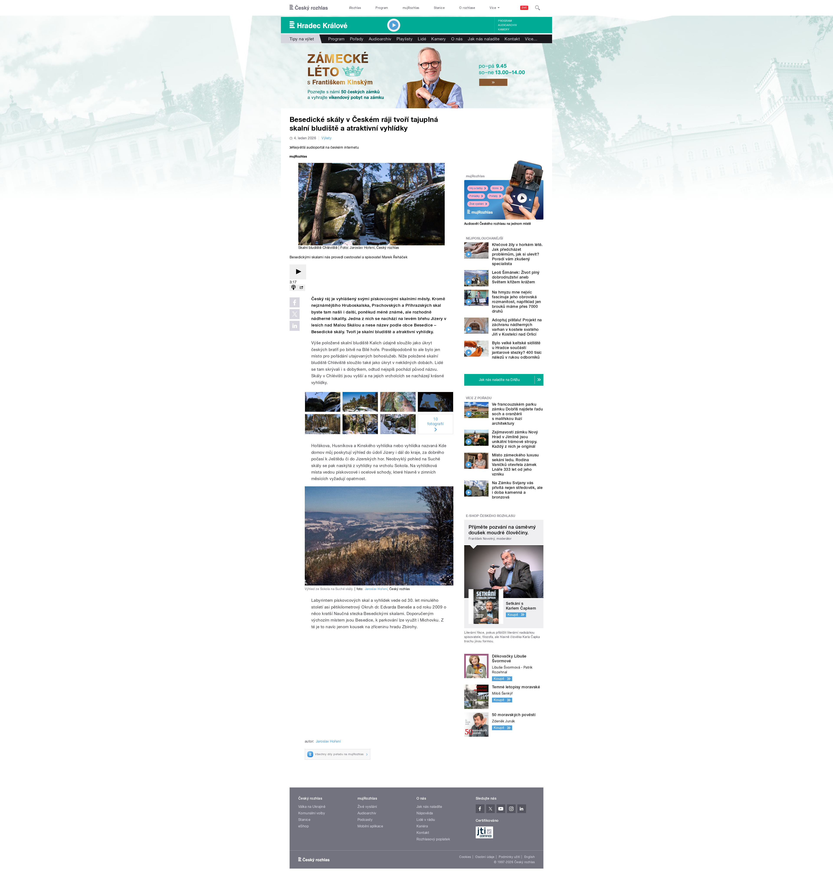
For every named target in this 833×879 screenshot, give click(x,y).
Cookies (465, 857)
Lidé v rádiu (425, 820)
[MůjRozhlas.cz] (298, 157)
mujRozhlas (411, 8)
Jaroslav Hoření (362, 248)
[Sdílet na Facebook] (295, 302)
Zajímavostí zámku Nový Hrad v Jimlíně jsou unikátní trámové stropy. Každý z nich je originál (515, 439)
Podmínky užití (509, 857)
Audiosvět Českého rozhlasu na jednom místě (497, 223)
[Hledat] (537, 8)
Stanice (439, 8)
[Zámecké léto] (416, 75)
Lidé (422, 38)
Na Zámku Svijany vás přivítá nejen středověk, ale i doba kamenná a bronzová (517, 489)
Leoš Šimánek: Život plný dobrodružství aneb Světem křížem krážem (515, 277)
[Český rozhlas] (309, 8)
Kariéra (422, 826)
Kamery (503, 29)
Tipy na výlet (302, 38)
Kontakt (512, 38)
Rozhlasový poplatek (433, 839)
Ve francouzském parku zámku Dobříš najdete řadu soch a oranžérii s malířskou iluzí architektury (517, 414)
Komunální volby (311, 813)
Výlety (326, 138)
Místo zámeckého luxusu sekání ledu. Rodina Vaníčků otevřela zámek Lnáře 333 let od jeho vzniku (515, 464)
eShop (303, 826)
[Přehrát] (298, 271)
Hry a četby (476, 188)
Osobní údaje (485, 857)
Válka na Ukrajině (311, 807)
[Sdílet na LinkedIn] (295, 326)
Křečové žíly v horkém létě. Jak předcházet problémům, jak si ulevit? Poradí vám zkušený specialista (517, 254)
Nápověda (424, 813)
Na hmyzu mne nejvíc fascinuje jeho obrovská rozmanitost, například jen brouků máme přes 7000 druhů (516, 301)
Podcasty (365, 820)
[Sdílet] (301, 288)
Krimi (495, 188)
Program (382, 8)
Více (531, 38)
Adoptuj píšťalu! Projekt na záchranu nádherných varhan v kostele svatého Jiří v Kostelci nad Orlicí (517, 327)
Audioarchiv (507, 25)
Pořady (357, 38)
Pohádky (474, 196)
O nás (457, 38)
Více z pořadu (479, 398)
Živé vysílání (476, 203)
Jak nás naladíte (483, 38)
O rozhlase (467, 8)
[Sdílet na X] (295, 314)
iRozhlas (355, 8)
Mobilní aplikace (370, 826)
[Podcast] (293, 288)
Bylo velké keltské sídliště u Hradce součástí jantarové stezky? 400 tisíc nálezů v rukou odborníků (517, 350)
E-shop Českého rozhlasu (490, 516)
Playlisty (405, 38)
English (529, 857)
